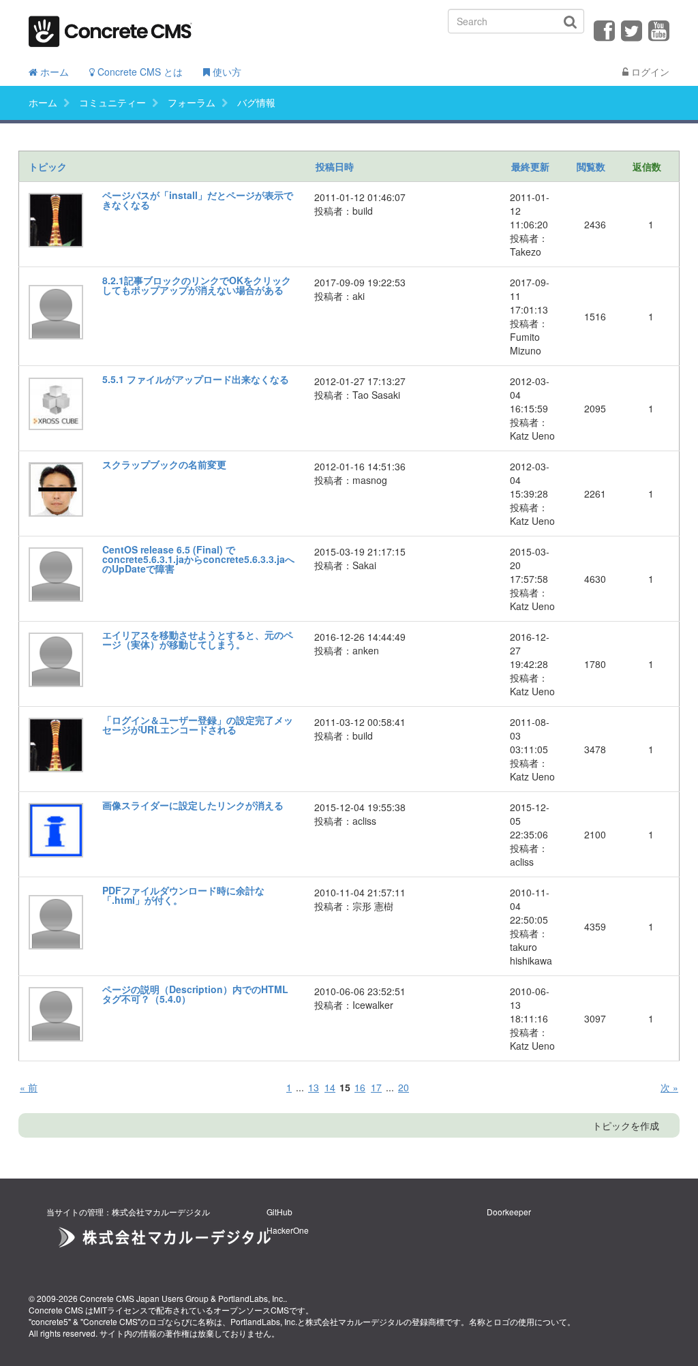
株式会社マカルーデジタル (354, 1321)
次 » (669, 1087)
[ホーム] (110, 27)
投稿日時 (335, 166)
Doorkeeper (509, 1211)
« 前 (28, 1087)
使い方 (225, 71)
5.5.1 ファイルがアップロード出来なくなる (195, 379)
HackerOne (288, 1230)
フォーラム (191, 102)
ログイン (648, 71)
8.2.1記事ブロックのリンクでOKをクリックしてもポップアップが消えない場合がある (196, 284)
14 (329, 1087)
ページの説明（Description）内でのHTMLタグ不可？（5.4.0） (195, 993)
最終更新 (530, 166)
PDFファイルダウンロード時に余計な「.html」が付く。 (183, 895)
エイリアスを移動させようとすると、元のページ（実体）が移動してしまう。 (197, 639)
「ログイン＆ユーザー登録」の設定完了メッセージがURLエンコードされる (197, 724)
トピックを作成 (625, 1125)
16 (359, 1087)
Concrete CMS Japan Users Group (144, 1298)
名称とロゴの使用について (518, 1321)
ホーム (53, 71)
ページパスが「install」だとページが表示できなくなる (197, 199)
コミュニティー (112, 102)
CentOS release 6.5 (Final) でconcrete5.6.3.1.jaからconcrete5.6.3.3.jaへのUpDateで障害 (198, 559)
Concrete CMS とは (139, 71)
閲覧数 (591, 166)
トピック (48, 166)
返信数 (647, 166)
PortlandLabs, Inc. (251, 1298)
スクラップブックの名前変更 (164, 464)
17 (376, 1087)
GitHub (279, 1211)
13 (313, 1087)
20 (403, 1087)
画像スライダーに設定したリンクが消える (193, 805)
